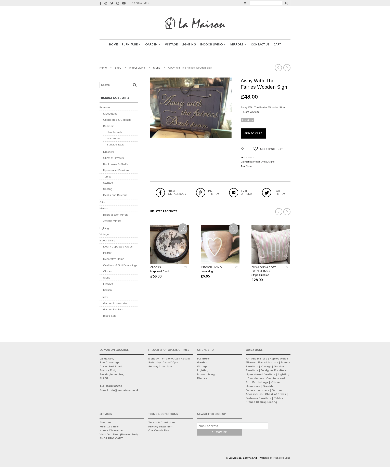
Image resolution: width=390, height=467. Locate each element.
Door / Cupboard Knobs (118, 246)
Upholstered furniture (260, 374)
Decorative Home (113, 258)
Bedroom (108, 126)
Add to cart (253, 133)
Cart (277, 44)
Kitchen (107, 290)
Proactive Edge (281, 457)
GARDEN (151, 44)
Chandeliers (255, 378)
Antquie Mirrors (256, 358)
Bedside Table (115, 144)
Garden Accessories (115, 303)
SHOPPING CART (111, 438)
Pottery (107, 252)
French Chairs (255, 402)
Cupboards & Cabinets (117, 119)
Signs (156, 67)
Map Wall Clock (160, 271)
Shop (118, 67)
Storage (108, 182)
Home (113, 44)
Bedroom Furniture (258, 398)
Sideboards (110, 113)
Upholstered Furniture (116, 170)
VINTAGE (171, 44)
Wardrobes (113, 138)
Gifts (102, 202)
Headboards (114, 132)
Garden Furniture (113, 309)
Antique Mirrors (112, 220)
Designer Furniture (274, 370)
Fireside (108, 283)
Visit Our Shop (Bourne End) (119, 434)
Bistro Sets (109, 315)
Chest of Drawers (113, 157)
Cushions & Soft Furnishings (263, 269)
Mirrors (236, 44)
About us (106, 422)
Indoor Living (211, 44)
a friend (246, 192)
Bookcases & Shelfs (115, 164)
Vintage (104, 234)
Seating (107, 188)
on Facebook (177, 192)
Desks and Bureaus (115, 195)
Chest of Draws (275, 394)
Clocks (155, 267)
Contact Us (260, 44)
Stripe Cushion (260, 275)
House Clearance (111, 430)
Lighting (189, 44)
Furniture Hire (109, 426)
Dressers (108, 151)
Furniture (130, 44)
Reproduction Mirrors (115, 214)
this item (213, 192)
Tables (107, 176)
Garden (104, 297)
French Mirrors (268, 362)
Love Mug (207, 271)
